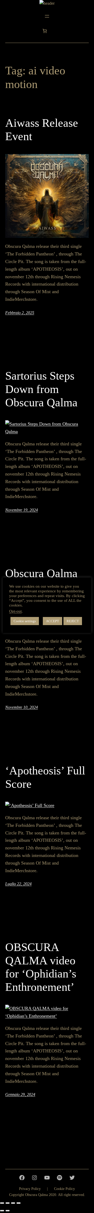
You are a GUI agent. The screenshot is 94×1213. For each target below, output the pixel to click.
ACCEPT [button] (52, 621)
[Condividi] (13, 1203)
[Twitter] (72, 1177)
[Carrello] (44, 31)
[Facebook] (22, 1177)
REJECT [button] (73, 621)
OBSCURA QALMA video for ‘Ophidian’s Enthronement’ (40, 967)
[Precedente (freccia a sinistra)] (2, 1210)
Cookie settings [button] (25, 621)
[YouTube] (47, 1177)
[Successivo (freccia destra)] (7, 1210)
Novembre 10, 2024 (21, 707)
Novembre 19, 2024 (21, 510)
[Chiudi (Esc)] (18, 1203)
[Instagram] (34, 1177)
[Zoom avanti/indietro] (2, 1203)
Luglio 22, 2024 (18, 884)
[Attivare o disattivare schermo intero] (7, 1203)
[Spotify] (59, 1177)
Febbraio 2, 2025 (19, 312)
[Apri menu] (47, 16)
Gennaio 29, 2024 (20, 1094)
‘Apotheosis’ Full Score (45, 777)
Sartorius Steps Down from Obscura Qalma (41, 389)
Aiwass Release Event (41, 130)
